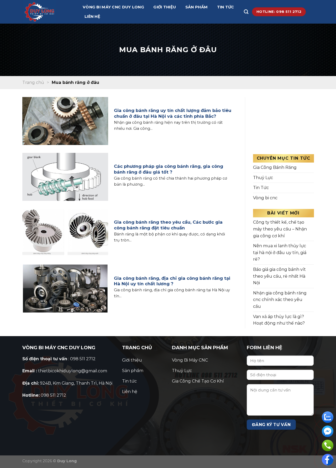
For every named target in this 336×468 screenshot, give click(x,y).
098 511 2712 (53, 395)
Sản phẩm (196, 7)
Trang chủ (33, 82)
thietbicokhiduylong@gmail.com (72, 370)
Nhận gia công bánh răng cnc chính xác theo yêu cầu (280, 300)
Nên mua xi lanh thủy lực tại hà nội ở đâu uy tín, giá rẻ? (279, 252)
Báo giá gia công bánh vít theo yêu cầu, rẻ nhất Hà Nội (279, 276)
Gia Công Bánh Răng (275, 167)
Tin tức (225, 7)
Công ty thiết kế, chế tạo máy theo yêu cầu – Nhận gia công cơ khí (280, 229)
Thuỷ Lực (263, 177)
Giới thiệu (164, 7)
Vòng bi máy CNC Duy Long (113, 7)
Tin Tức (261, 187)
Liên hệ (92, 16)
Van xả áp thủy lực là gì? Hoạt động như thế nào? (279, 320)
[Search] (246, 12)
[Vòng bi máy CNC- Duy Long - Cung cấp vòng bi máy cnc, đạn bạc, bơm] (48, 12)
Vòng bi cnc (265, 197)
